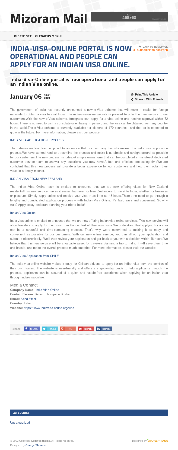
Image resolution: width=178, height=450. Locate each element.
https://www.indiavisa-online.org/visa (49, 308)
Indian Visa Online (23, 213)
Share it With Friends (149, 99)
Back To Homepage (155, 47)
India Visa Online (47, 290)
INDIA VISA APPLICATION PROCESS (37, 140)
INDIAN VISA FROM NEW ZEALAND (36, 179)
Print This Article (146, 94)
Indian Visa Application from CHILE (34, 256)
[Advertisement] (45, 374)
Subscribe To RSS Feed (152, 50)
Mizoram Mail (49, 18)
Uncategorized (20, 422)
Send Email (29, 299)
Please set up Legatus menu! (38, 36)
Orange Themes (35, 445)
